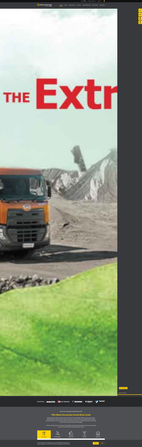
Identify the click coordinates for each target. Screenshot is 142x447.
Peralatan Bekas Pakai (87, 5)
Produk (65, 5)
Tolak (102, 443)
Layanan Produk (72, 5)
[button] (100, 1)
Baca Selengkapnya (123, 439)
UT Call (83, 1)
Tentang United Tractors (91, 1)
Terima (95, 443)
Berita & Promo (95, 5)
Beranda (61, 5)
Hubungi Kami (102, 5)
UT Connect (78, 5)
